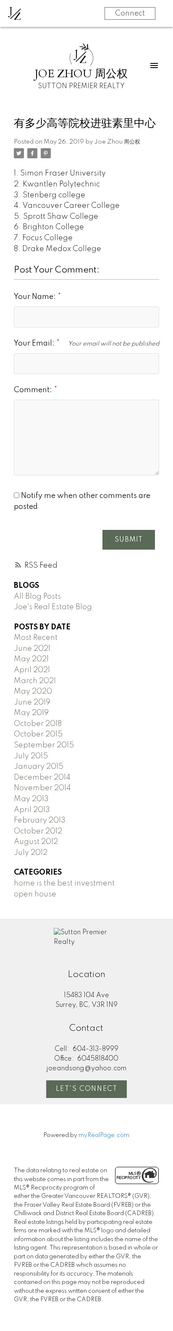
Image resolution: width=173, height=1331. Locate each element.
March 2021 (35, 681)
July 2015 (31, 756)
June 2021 (32, 648)
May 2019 (31, 713)
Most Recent (36, 638)
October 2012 (38, 831)
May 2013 (31, 799)
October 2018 (38, 724)
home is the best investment (64, 883)
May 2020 (33, 691)
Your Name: (36, 297)
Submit (129, 540)
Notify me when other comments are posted (82, 501)
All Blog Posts (37, 596)
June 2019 (32, 702)
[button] (86, 1089)
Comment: (34, 390)
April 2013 (32, 810)
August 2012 (36, 842)
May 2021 (31, 659)
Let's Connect (87, 1089)
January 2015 (38, 766)
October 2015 (38, 734)
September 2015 (44, 745)
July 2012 (30, 853)
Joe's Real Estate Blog (53, 607)
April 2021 (32, 670)
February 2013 (40, 820)
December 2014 (42, 777)
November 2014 (42, 788)
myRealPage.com (104, 1135)
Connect (130, 13)
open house (35, 894)
